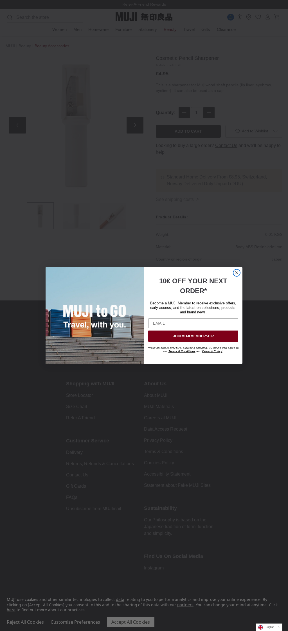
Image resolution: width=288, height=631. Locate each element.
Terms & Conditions (181, 351)
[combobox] (269, 627)
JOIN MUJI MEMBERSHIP (193, 336)
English (270, 627)
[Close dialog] (236, 272)
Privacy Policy (212, 351)
